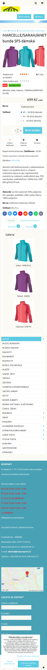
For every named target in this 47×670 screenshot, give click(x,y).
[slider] (24, 74)
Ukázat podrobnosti (9, 662)
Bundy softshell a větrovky (17, 404)
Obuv (5, 417)
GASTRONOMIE (9, 448)
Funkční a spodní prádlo (15, 386)
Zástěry (6, 382)
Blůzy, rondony (11, 343)
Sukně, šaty (8, 374)
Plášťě (6, 369)
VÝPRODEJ (7, 452)
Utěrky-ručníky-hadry (14, 430)
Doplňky (7, 443)
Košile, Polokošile (12, 365)
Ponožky (7, 421)
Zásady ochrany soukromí (28, 656)
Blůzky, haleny (10, 347)
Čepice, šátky (9, 408)
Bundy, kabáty (10, 400)
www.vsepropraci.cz (10, 546)
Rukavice (7, 413)
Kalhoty (7, 352)
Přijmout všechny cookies (28, 664)
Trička (6, 378)
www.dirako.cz (27, 546)
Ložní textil (8, 434)
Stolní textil (9, 439)
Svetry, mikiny (10, 391)
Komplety (7, 360)
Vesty (5, 395)
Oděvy (5, 339)
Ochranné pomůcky (13, 426)
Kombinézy (8, 356)
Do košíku (33, 130)
